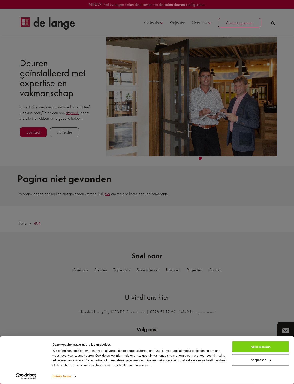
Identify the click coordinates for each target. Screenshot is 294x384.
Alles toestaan (261, 346)
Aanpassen (258, 359)
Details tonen (61, 376)
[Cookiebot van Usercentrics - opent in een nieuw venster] (25, 376)
